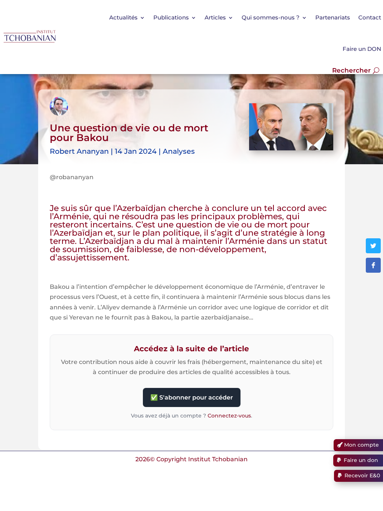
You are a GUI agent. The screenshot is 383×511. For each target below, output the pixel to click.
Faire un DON (362, 48)
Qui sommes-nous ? (271, 17)
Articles (215, 17)
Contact (369, 17)
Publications (171, 17)
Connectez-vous (229, 415)
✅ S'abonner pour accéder (191, 397)
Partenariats (332, 17)
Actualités (123, 17)
